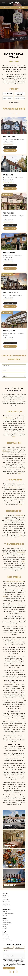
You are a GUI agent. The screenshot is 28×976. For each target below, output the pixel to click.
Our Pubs (8, 826)
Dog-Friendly (8, 93)
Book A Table (21, 7)
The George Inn (19, 515)
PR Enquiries (5, 924)
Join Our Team (6, 909)
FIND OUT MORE (8, 144)
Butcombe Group (7, 906)
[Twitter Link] (10, 972)
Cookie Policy (6, 938)
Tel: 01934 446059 (8, 298)
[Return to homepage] (14, 3)
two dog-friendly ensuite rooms (15, 581)
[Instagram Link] (17, 972)
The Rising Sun (7, 418)
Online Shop (10, 885)
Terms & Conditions (7, 940)
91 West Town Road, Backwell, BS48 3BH (13, 139)
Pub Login (5, 928)
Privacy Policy (6, 936)
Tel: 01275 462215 (8, 142)
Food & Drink (10, 865)
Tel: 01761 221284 (8, 180)
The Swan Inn (6, 451)
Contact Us (5, 920)
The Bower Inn (13, 488)
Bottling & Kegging (7, 922)
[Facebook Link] (13, 972)
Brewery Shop (6, 899)
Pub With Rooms (20, 98)
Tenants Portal (6, 904)
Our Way (5, 926)
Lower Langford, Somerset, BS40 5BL (13, 295)
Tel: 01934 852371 (8, 220)
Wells (13, 436)
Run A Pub (5, 915)
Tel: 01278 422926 (8, 260)
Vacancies (5, 911)
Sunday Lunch (7, 98)
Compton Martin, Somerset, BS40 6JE (13, 177)
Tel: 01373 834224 (8, 337)
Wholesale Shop (6, 901)
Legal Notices (6, 934)
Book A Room (7, 7)
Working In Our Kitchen (8, 913)
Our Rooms (9, 845)
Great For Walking (20, 93)
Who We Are (6, 895)
